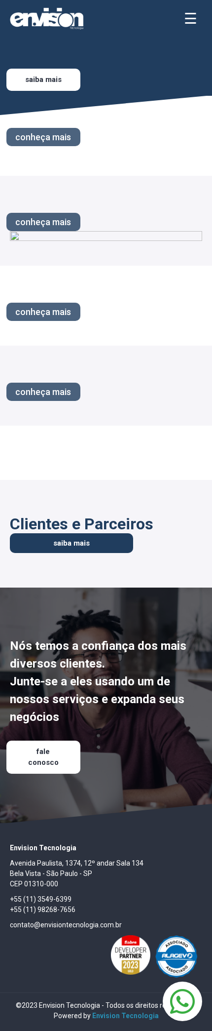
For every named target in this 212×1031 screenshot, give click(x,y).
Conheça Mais (43, 137)
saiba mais (71, 543)
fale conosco (43, 757)
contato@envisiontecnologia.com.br (66, 925)
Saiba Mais (43, 79)
